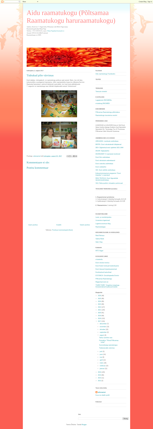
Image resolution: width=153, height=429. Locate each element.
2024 (99, 301)
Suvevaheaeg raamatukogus (108, 345)
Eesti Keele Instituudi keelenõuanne (107, 266)
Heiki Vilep (99, 242)
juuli (101, 351)
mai (101, 357)
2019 (99, 315)
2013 (99, 380)
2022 (99, 307)
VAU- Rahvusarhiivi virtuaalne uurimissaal (109, 183)
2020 (99, 313)
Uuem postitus (33, 225)
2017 (99, 321)
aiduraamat (102, 392)
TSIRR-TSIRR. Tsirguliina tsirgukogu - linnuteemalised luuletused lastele (108, 286)
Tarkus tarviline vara (105, 337)
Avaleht (58, 225)
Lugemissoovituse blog (103, 223)
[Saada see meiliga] (68, 156)
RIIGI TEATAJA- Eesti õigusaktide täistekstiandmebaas (107, 179)
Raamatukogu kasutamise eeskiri (106, 115)
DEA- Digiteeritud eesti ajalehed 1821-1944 (109, 147)
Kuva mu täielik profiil (103, 395)
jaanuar (102, 368)
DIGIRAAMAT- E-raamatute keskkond (108, 154)
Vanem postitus (85, 225)
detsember (103, 324)
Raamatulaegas (101, 227)
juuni (101, 354)
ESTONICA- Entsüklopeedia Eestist (107, 275)
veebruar (103, 366)
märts (102, 363)
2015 (99, 375)
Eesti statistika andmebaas (104, 163)
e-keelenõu (99, 259)
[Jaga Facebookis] (74, 156)
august (102, 335)
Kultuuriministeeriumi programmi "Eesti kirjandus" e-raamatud (108, 174)
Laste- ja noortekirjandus (103, 217)
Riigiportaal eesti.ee (102, 282)
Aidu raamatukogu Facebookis (105, 74)
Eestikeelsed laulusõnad (103, 272)
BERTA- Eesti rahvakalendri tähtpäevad (108, 144)
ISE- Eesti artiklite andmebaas (105, 170)
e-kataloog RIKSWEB (103, 103)
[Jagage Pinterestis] (76, 156)
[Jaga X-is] (72, 156)
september (103, 332)
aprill (101, 360)
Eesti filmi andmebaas (103, 157)
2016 (99, 372)
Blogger (84, 424)
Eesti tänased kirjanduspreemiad (106, 269)
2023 (99, 304)
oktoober (103, 329)
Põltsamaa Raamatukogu (104, 279)
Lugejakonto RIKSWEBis (104, 100)
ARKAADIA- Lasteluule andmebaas (107, 141)
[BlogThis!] (70, 156)
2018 (99, 318)
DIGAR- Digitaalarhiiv (102, 151)
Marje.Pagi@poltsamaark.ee (55, 31)
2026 (99, 295)
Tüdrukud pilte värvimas (107, 348)
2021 (99, 310)
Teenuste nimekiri (101, 91)
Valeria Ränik (100, 239)
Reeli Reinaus (100, 235)
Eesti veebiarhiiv (101, 167)
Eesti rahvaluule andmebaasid (105, 160)
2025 (99, 298)
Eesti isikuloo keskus (102, 263)
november (103, 326)
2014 (99, 378)
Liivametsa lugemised (103, 220)
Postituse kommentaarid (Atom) (62, 230)
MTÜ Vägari (99, 251)
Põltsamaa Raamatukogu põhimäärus (108, 112)
